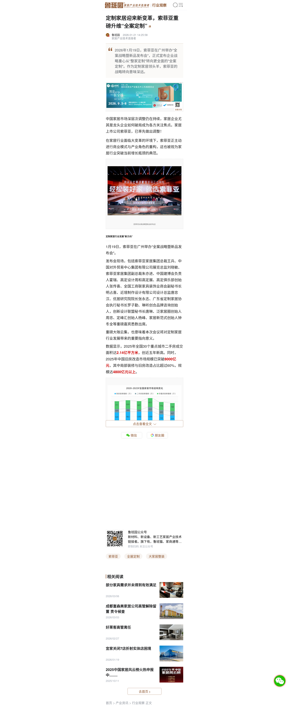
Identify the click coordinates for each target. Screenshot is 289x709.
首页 (109, 703)
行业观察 (159, 5)
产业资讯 (122, 703)
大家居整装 (156, 556)
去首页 (143, 691)
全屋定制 (133, 556)
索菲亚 (113, 556)
